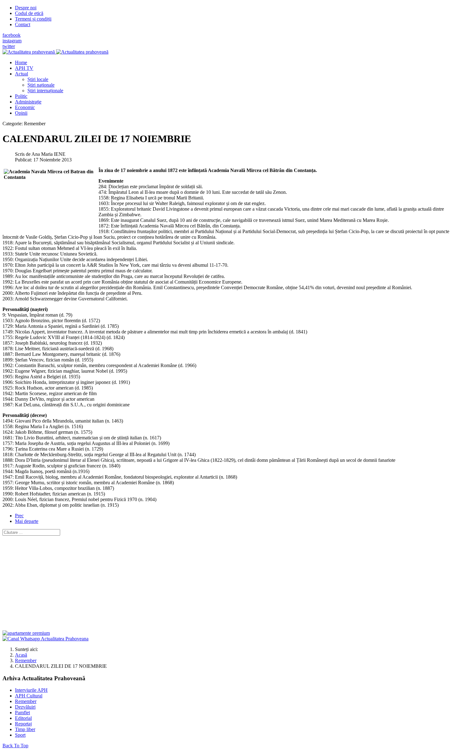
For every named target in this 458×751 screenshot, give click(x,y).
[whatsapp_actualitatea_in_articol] (45, 638)
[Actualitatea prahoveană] (55, 52)
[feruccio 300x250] (26, 633)
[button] (21, 73)
